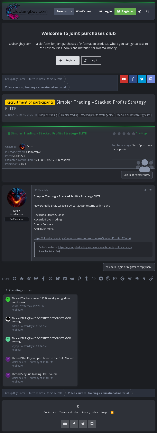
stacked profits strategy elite (133, 115)
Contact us (50, 412)
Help (104, 412)
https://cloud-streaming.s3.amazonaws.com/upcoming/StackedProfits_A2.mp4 (82, 238)
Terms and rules (68, 412)
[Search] (148, 11)
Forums (62, 11)
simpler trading (48, 115)
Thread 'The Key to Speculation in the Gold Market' (43, 358)
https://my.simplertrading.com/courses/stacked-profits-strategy (95, 247)
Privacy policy (90, 412)
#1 (151, 190)
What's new (83, 11)
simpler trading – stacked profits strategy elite (87, 115)
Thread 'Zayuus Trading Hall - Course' (35, 374)
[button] (71, 11)
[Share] (145, 190)
